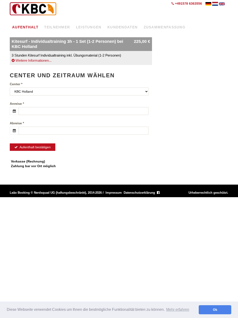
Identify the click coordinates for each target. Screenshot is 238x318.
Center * (16, 84)
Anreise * (17, 103)
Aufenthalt (25, 27)
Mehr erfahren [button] (177, 309)
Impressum (114, 192)
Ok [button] (215, 309)
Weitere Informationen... (33, 60)
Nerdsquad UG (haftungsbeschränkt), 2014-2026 (68, 192)
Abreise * (17, 123)
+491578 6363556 (188, 3)
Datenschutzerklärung (139, 192)
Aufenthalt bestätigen (34, 147)
